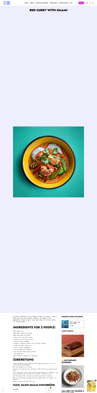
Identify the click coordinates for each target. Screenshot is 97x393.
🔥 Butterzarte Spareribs (69, 361)
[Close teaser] (50, 387)
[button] (26, 3)
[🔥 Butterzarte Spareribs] (73, 346)
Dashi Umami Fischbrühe (38, 385)
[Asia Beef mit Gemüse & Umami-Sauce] (73, 376)
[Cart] (92, 3)
